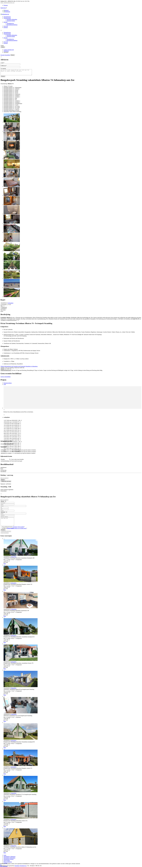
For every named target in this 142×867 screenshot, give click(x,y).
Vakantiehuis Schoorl (8, 859)
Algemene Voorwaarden (18, 526)
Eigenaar (6, 5)
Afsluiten (3, 529)
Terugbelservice (10, 23)
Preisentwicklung (8, 383)
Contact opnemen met (9, 49)
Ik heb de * (14, 528)
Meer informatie (3, 866)
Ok (0, 865)
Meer (5, 563)
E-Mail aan (4, 65)
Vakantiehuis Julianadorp (9, 857)
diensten (5, 22)
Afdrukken (6, 51)
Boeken (2, 479)
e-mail (2, 62)
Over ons (6, 26)
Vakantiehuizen (7, 16)
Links (5, 855)
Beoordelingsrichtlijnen (12, 24)
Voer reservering (4, 532)
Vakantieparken (7, 18)
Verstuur (3, 76)
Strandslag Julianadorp (12, 19)
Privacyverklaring (8, 861)
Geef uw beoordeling (6, 376)
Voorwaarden (7, 860)
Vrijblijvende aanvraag (6, 481)
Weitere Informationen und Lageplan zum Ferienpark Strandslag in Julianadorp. (19, 366)
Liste (5, 384)
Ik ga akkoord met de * (13, 526)
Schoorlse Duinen (11, 20)
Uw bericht (3, 68)
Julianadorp (10, 303)
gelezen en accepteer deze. (16, 528)
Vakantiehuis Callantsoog (9, 856)
